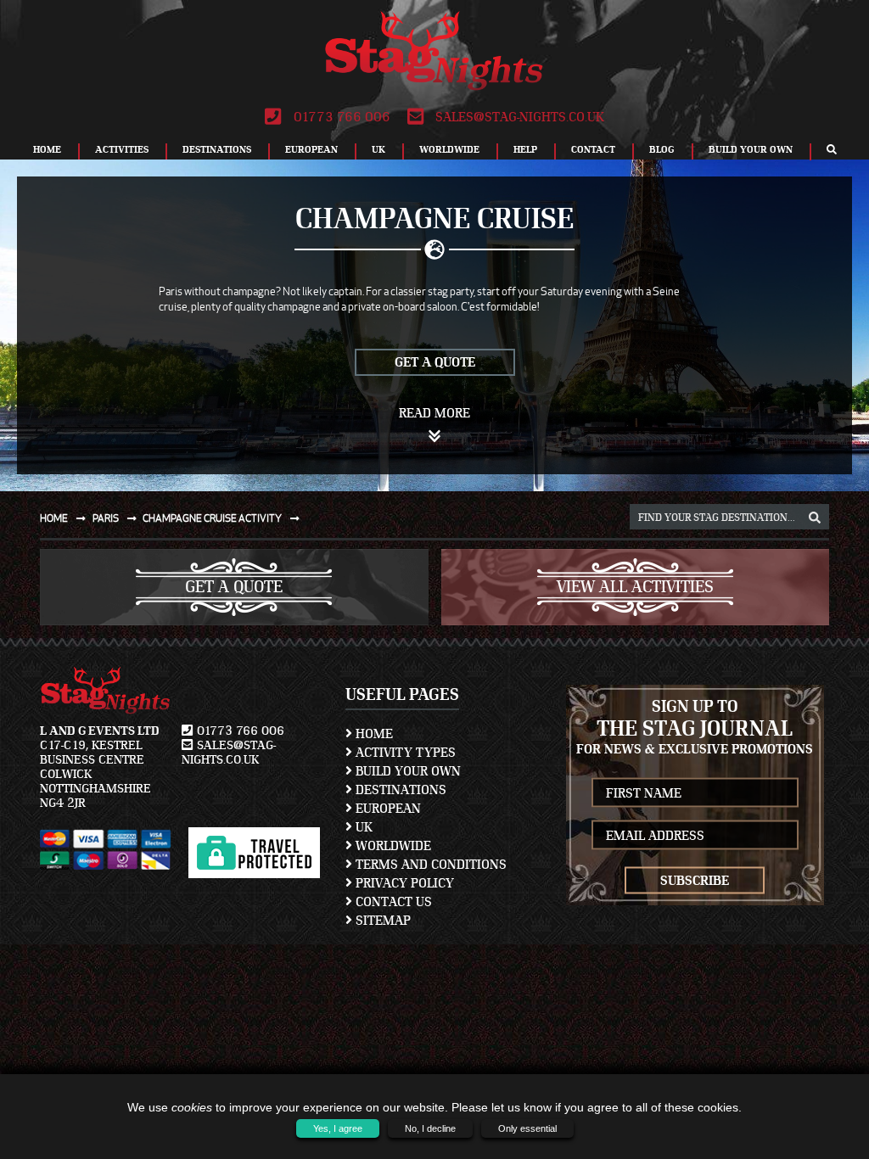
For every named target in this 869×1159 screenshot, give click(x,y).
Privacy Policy (403, 883)
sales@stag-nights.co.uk (518, 117)
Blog (662, 149)
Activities (122, 149)
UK (378, 149)
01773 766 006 (340, 117)
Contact (593, 149)
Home (47, 149)
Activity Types (404, 752)
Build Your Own (751, 149)
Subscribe (694, 880)
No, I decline (430, 1128)
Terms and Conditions (429, 864)
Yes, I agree (337, 1128)
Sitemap (381, 920)
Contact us (392, 902)
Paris (107, 518)
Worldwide (449, 149)
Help (525, 149)
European (311, 149)
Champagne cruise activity (213, 518)
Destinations (216, 149)
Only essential (527, 1128)
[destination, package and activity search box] (815, 518)
